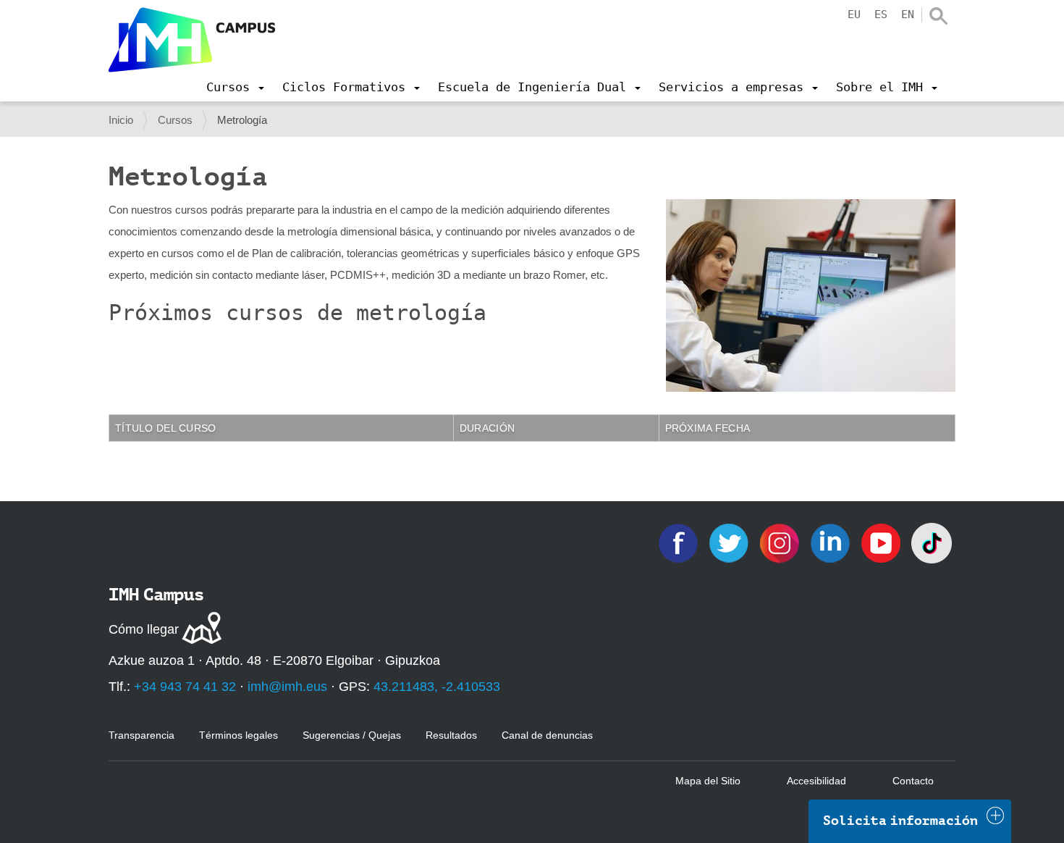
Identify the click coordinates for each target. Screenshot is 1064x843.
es (880, 14)
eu (854, 14)
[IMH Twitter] (730, 542)
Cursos (175, 120)
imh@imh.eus (287, 686)
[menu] (235, 86)
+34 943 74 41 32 (185, 686)
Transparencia (141, 735)
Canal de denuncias (547, 735)
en (907, 14)
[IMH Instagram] (781, 542)
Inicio (121, 120)
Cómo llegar (144, 629)
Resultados (451, 735)
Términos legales (238, 735)
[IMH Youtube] (882, 542)
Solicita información (900, 820)
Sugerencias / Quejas (352, 735)
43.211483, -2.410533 (436, 686)
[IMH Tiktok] (931, 542)
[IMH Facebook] (679, 542)
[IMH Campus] (192, 40)
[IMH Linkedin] (831, 542)
